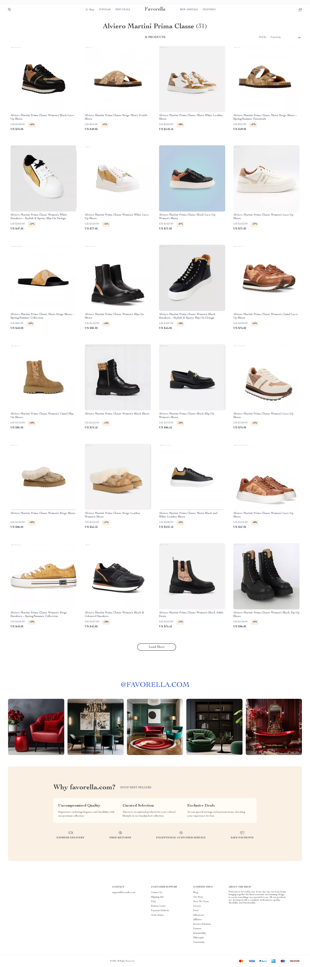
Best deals (122, 10)
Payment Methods (160, 911)
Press (195, 911)
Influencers (198, 915)
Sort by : (263, 37)
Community (199, 942)
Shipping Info (157, 897)
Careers (197, 906)
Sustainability (199, 933)
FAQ (153, 901)
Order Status (157, 915)
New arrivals (189, 10)
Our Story (198, 897)
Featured (209, 10)
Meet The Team (201, 901)
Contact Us (156, 892)
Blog (195, 892)
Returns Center (158, 906)
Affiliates (197, 920)
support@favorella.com (123, 892)
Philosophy (198, 938)
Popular (105, 10)
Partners (197, 929)
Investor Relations (202, 924)
